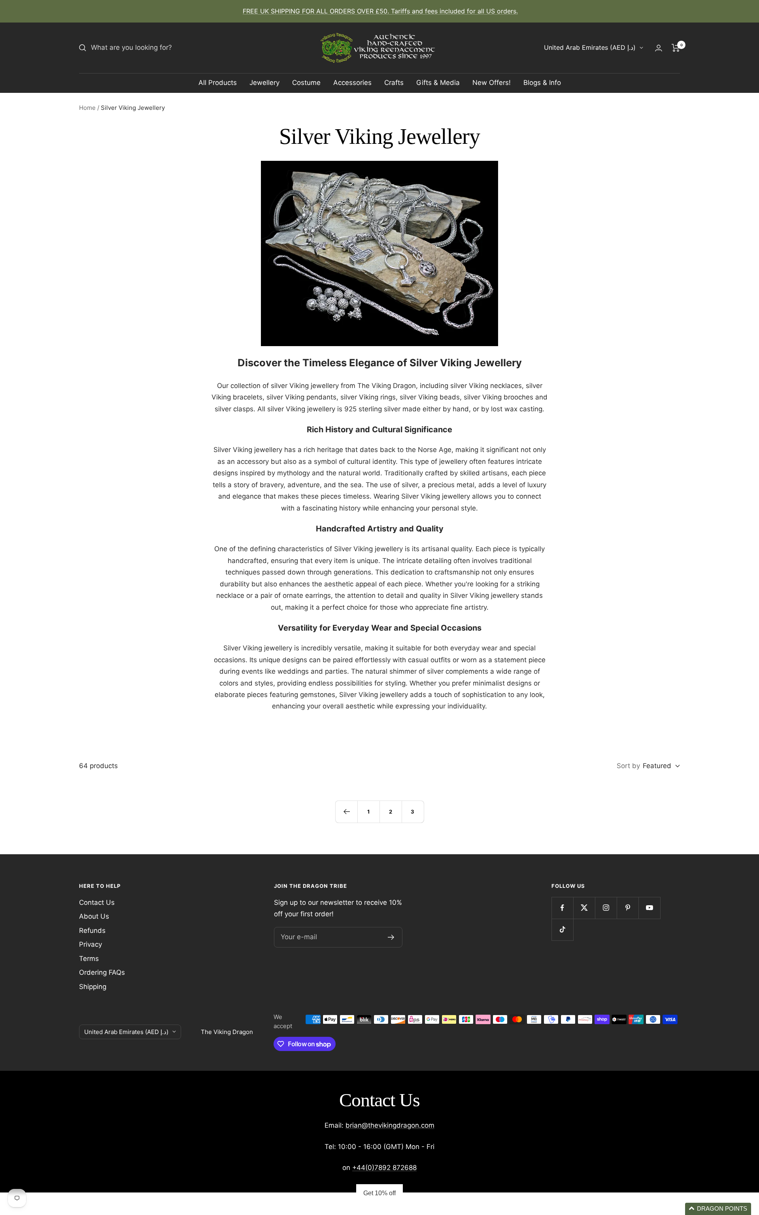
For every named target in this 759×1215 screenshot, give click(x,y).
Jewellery (264, 83)
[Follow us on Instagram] (606, 908)
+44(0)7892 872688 (384, 1168)
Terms (89, 959)
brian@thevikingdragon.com (390, 1125)
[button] (718, 1209)
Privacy (90, 944)
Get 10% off (379, 1193)
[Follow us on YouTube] (649, 908)
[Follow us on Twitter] (584, 908)
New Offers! (491, 83)
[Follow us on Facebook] (562, 908)
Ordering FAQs (102, 972)
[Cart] (676, 48)
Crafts (394, 83)
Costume (306, 83)
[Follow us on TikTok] (562, 929)
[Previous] (346, 812)
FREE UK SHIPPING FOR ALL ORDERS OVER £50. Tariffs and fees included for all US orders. (380, 11)
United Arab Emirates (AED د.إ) (590, 47)
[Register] (391, 937)
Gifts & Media (438, 83)
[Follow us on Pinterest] (627, 908)
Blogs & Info (542, 83)
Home (87, 107)
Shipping (92, 987)
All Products (217, 83)
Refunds (92, 930)
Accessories (352, 83)
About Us (94, 916)
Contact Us (97, 902)
